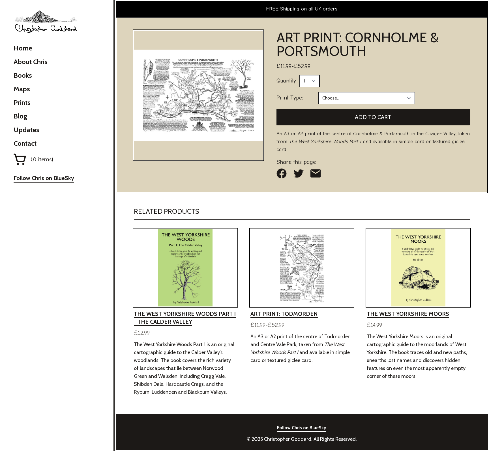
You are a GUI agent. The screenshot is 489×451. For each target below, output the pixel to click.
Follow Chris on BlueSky (44, 178)
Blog (20, 116)
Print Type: (289, 97)
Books (23, 75)
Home (23, 48)
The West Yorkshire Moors (408, 313)
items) (42, 159)
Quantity (286, 80)
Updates (26, 130)
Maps (22, 89)
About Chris (31, 62)
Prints (22, 102)
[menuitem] (44, 48)
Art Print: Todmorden (284, 313)
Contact (25, 143)
